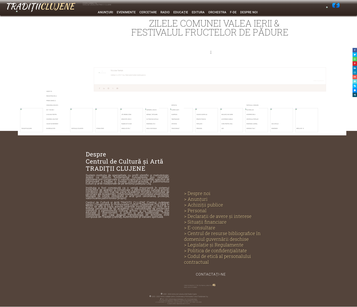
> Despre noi (197, 193)
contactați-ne (211, 274)
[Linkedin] (103, 88)
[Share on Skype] (355, 86)
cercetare (148, 12)
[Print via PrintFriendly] (355, 81)
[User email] (116, 88)
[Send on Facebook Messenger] (355, 90)
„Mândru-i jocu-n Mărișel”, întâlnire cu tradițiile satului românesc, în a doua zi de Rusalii (152, 119)
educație (180, 12)
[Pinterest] (107, 88)
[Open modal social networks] (355, 95)
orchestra (217, 12)
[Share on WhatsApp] (355, 59)
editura (198, 12)
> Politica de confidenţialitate (215, 250)
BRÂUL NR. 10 (300, 128)
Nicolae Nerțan (193, 299)
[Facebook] (98, 88)
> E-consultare (199, 228)
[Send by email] (355, 72)
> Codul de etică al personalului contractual (217, 259)
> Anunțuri (196, 199)
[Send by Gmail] (355, 77)
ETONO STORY (100, 128)
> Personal (195, 210)
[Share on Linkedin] (355, 68)
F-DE (233, 12)
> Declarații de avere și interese (218, 216)
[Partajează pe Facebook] (355, 50)
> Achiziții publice (203, 205)
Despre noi (249, 12)
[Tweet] (355, 54)
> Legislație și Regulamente (213, 245)
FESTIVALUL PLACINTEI (77, 128)
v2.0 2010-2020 (178, 302)
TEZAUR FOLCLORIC (26, 128)
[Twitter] (112, 88)
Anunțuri (105, 12)
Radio (165, 12)
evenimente (126, 12)
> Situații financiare (205, 222)
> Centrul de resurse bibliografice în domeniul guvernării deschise (222, 236)
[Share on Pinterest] (355, 63)
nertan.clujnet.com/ (318, 80)
